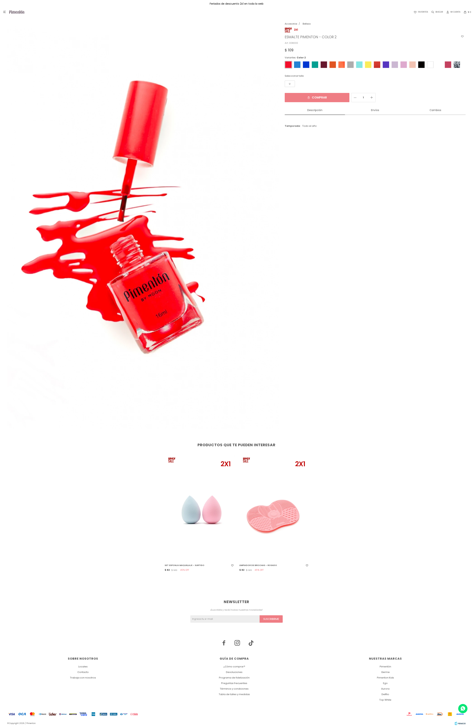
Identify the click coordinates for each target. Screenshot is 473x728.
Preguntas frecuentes (234, 683)
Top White (385, 700)
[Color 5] (439, 64)
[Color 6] (430, 64)
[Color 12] (395, 64)
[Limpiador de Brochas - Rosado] (273, 508)
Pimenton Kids (385, 677)
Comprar (319, 97)
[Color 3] (377, 64)
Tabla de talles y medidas (234, 694)
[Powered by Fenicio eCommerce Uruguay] (460, 723)
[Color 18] (297, 64)
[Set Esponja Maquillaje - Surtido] (199, 508)
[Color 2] (288, 64)
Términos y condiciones (234, 688)
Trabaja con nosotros (83, 677)
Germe (385, 672)
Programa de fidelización (234, 677)
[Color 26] (341, 64)
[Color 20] (359, 64)
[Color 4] (448, 64)
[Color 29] (332, 64)
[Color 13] (386, 64)
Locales (83, 666)
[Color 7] (421, 64)
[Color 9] (412, 64)
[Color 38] (324, 64)
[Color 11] (403, 64)
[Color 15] (368, 64)
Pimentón (385, 666)
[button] (436, 12)
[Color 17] (306, 64)
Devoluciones (234, 672)
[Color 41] (457, 64)
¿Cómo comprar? (234, 666)
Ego (385, 683)
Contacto (83, 672)
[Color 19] (315, 64)
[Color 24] (350, 64)
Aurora (385, 688)
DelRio (385, 694)
